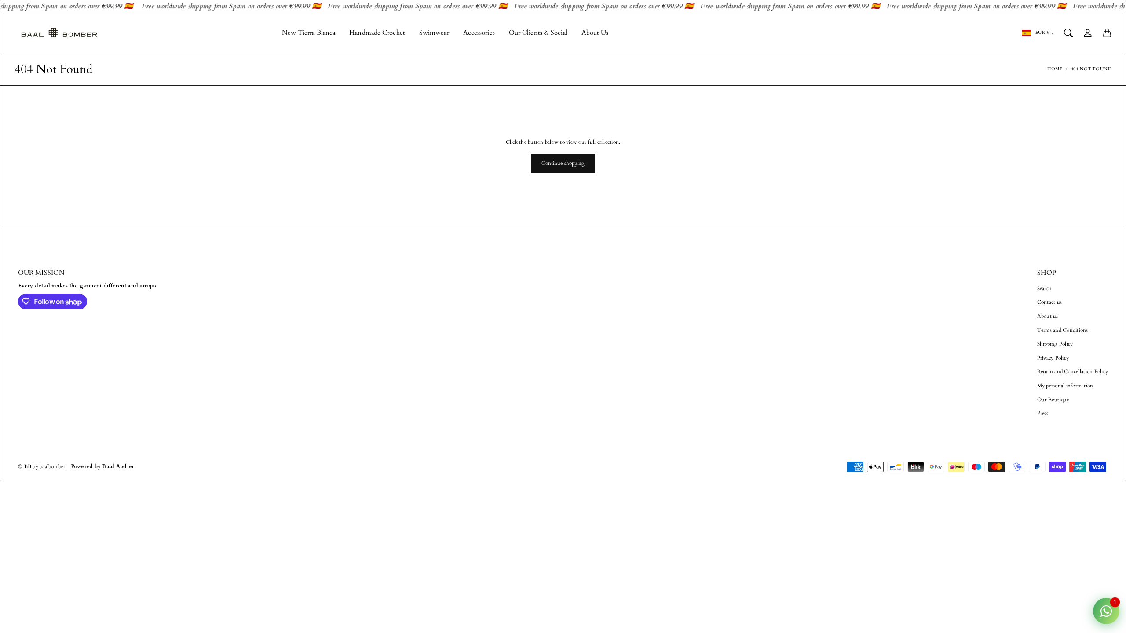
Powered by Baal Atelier (103, 466)
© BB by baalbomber (42, 466)
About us (1047, 316)
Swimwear (434, 32)
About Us (595, 32)
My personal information (1065, 385)
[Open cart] (1107, 33)
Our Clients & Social (538, 32)
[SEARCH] (1068, 33)
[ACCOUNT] (1087, 33)
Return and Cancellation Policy (1072, 371)
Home (1054, 69)
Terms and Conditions (1062, 330)
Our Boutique (1053, 399)
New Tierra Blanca (309, 32)
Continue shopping (563, 163)
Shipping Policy (1055, 343)
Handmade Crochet (377, 32)
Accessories (479, 32)
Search (1044, 288)
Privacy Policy (1053, 357)
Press (1042, 413)
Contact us (1049, 302)
